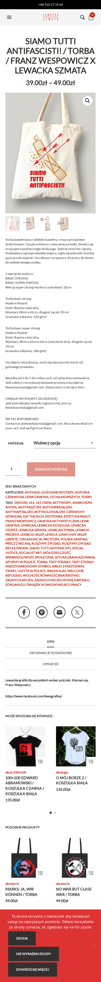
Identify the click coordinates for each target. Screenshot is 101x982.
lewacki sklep (32, 534)
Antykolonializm (49, 512)
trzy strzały (60, 562)
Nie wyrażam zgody (33, 954)
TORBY (86, 497)
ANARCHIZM (82, 502)
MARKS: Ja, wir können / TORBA (21, 892)
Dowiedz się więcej (32, 969)
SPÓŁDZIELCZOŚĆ (57, 553)
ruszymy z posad (46, 543)
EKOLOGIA (62, 772)
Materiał (16, 443)
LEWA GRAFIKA (36, 497)
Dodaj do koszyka (51, 469)
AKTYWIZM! (62, 502)
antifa (11, 507)
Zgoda (22, 938)
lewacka (28, 525)
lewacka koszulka (53, 525)
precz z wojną (17, 543)
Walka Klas (56, 571)
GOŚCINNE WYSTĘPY (57, 492)
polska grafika (74, 539)
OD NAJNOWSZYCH (65, 497)
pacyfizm (51, 539)
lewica (51, 534)
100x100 (20, 502)
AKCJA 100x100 (15, 772)
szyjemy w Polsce (20, 562)
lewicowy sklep (72, 534)
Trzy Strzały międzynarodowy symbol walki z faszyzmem (49, 564)
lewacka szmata (32, 530)
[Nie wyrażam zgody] (94, 945)
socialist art (30, 553)
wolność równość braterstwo (51, 575)
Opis (50, 641)
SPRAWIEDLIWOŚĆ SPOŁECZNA (29, 557)
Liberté (11, 539)
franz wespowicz (20, 521)
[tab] (50, 642)
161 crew (43, 502)
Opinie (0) (50, 664)
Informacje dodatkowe (50, 653)
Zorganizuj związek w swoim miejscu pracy (43, 585)
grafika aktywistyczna (58, 521)
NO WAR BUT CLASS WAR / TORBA (73, 892)
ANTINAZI (32, 492)
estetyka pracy (77, 516)
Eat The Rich (33, 516)
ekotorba (53, 516)
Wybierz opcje (40, 761)
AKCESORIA (12, 884)
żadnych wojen (19, 580)
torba (42, 562)
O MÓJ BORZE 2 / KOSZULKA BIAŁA (72, 780)
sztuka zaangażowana (75, 557)
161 (31, 502)
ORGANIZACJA (30, 539)
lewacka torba (61, 530)
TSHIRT (10, 571)
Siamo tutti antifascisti (50, 548)
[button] (10, 17)
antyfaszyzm (29, 507)
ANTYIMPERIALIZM (57, 507)
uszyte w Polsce (32, 571)
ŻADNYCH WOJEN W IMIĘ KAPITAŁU (61, 580)
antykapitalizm (19, 512)
